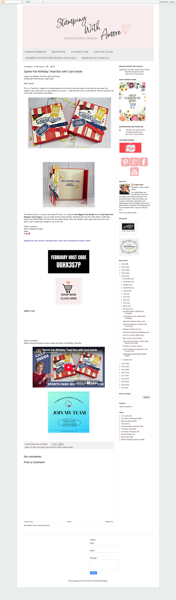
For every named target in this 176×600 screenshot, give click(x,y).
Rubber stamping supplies (65, 447)
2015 (123, 382)
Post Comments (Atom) (41, 525)
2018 (123, 373)
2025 (123, 267)
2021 (123, 364)
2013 (123, 388)
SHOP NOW (59, 51)
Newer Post (28, 522)
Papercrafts (125, 437)
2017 (123, 376)
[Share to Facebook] (60, 444)
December (127, 279)
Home (69, 522)
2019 (123, 370)
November (127, 282)
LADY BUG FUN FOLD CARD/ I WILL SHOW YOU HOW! (136, 342)
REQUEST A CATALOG (95, 57)
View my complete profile (128, 213)
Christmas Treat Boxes (129, 432)
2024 (123, 270)
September (127, 288)
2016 (123, 379)
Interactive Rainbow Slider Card (134, 321)
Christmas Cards (127, 429)
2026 (123, 264)
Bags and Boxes (51, 447)
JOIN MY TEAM (103, 51)
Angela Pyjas (139, 185)
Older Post (109, 522)
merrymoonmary (87, 581)
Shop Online (139, 74)
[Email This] (53, 444)
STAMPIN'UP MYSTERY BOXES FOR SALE (50, 57)
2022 (123, 276)
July (124, 294)
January (126, 360)
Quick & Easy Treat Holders (132, 338)
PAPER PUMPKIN (35, 51)
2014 (123, 385)
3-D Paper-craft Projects (37, 447)
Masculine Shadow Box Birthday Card (136, 332)
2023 (123, 273)
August (125, 291)
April (125, 303)
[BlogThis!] (55, 444)
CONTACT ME (79, 51)
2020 (123, 366)
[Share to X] (57, 444)
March (125, 306)
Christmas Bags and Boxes (130, 426)
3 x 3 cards (125, 416)
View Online (129, 74)
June (125, 297)
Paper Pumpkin (126, 434)
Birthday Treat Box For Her (132, 329)
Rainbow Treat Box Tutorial (132, 346)
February (126, 309)
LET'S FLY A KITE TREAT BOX (133, 335)
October (126, 285)
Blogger (104, 581)
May (125, 300)
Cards (123, 424)
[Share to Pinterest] (62, 444)
